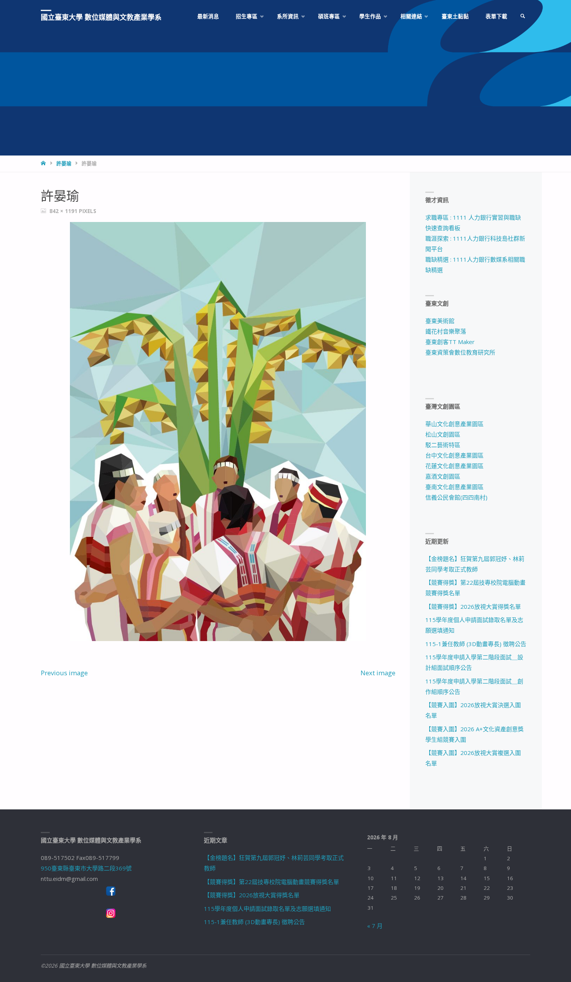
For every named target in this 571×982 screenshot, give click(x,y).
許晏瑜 (63, 163)
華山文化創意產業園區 (454, 424)
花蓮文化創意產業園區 (454, 466)
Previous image (64, 672)
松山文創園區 (442, 434)
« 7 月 (375, 926)
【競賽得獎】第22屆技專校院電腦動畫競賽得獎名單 (271, 882)
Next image (377, 672)
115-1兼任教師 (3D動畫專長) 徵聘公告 (475, 644)
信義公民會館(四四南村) (456, 497)
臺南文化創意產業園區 (454, 487)
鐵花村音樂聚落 (445, 331)
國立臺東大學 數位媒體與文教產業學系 (101, 17)
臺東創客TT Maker (450, 342)
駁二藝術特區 (442, 445)
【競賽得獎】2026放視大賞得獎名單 (473, 606)
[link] (523, 16)
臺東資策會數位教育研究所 (460, 352)
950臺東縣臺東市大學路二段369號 (86, 868)
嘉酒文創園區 (442, 476)
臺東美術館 (439, 321)
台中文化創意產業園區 (454, 455)
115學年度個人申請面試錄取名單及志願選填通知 (267, 908)
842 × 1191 (64, 211)
